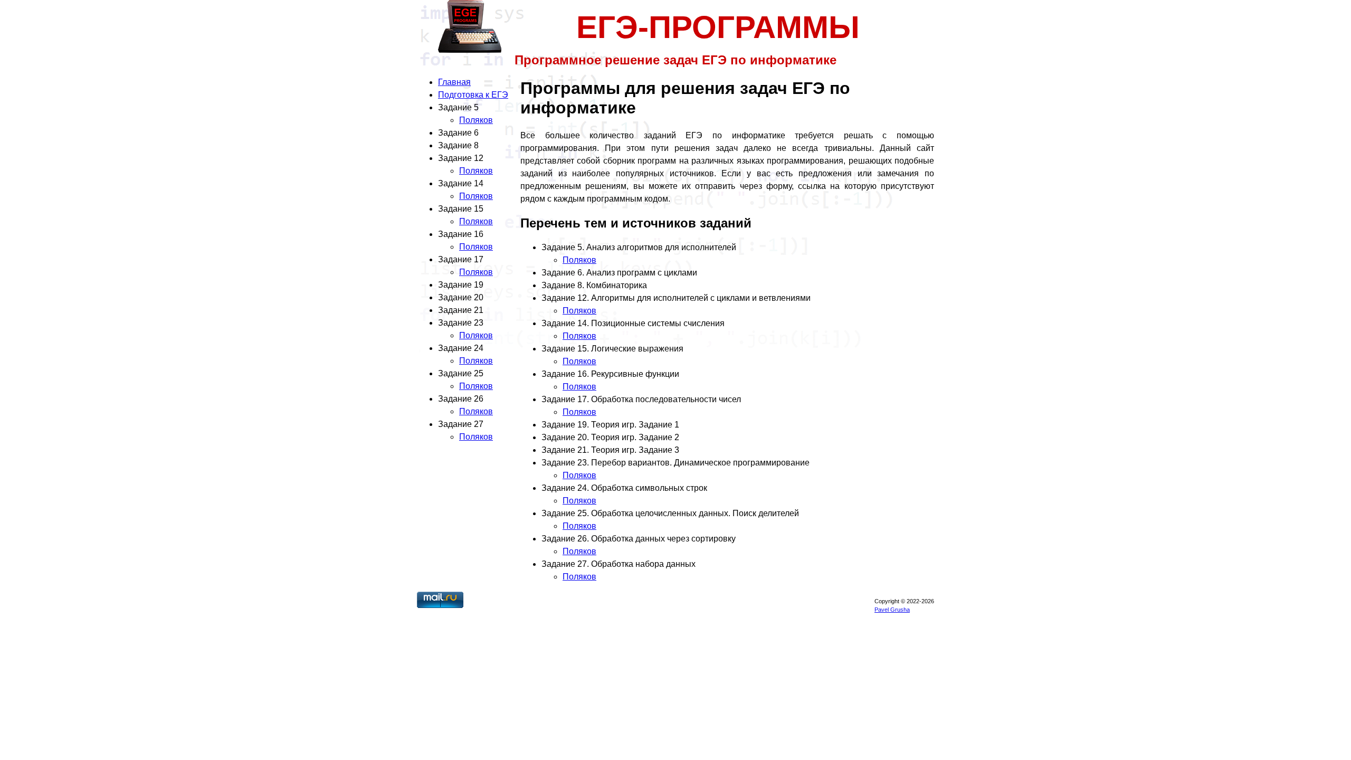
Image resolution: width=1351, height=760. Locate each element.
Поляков (476, 120)
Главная (454, 82)
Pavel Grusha (892, 609)
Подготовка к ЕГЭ (473, 94)
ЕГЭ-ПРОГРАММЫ (718, 27)
